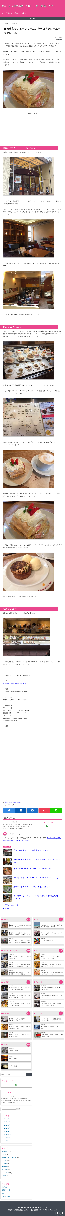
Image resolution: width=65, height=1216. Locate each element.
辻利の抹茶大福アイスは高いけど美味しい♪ (31, 887)
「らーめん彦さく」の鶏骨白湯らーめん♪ (30, 850)
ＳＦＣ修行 (5, 1172)
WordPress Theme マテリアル (36, 1207)
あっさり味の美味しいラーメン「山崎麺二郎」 (32, 868)
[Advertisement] (32, 126)
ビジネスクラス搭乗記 (9, 1157)
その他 (4, 1176)
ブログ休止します (13, 1050)
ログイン (5, 1187)
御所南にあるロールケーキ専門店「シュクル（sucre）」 (37, 878)
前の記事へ (8, 802)
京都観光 (5, 1163)
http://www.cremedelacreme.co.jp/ (14, 683)
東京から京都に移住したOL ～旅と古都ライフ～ (28, 6)
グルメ (60, 39)
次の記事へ (16, 802)
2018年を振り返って (14, 1066)
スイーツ (14, 905)
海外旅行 (5, 1151)
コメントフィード (7, 1193)
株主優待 (5, 1169)
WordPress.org (6, 1196)
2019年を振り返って (14, 1058)
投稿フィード (6, 1190)
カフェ (6, 905)
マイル (4, 1154)
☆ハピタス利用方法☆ (47, 941)
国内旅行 (5, 1166)
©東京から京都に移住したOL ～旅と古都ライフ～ (25, 1210)
